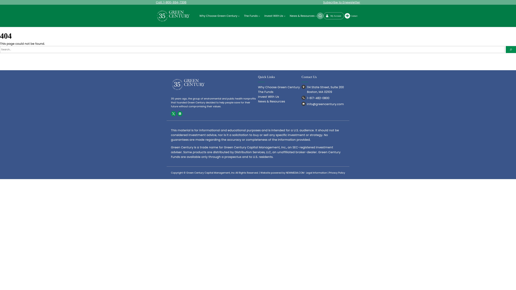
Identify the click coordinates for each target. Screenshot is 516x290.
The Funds (265, 92)
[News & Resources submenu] (316, 16)
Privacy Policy (337, 172)
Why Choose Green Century (279, 87)
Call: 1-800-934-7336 (171, 2)
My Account (335, 16)
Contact (354, 16)
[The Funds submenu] (259, 16)
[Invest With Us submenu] (284, 16)
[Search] (511, 49)
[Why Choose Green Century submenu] (239, 16)
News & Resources (271, 101)
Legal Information (316, 172)
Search (320, 15)
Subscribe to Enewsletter (341, 2)
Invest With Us (268, 97)
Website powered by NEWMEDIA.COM (282, 172)
